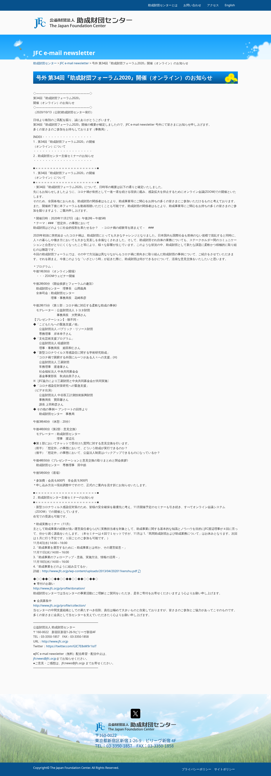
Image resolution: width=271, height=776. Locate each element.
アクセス (213, 5)
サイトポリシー (224, 769)
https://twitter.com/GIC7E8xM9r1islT (71, 646)
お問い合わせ (192, 5)
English (230, 5)
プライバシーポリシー (196, 769)
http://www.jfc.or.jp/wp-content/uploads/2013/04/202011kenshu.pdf (89, 571)
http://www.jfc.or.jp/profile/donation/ (59, 588)
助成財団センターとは (163, 5)
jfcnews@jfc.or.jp (44, 658)
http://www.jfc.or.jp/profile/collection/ (59, 605)
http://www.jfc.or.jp (55, 641)
